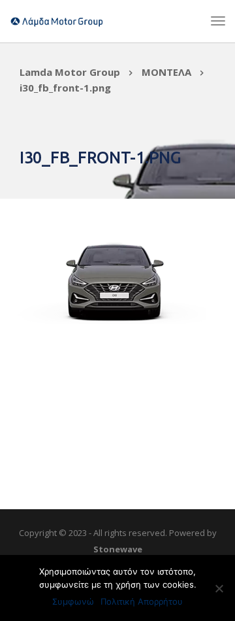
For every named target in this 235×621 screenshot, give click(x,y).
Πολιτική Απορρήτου (142, 601)
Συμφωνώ (73, 601)
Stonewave (117, 549)
